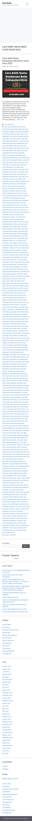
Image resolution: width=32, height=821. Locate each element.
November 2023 (7, 679)
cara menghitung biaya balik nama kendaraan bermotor (15, 471)
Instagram (5, 769)
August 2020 (6, 740)
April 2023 (5, 687)
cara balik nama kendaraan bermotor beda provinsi (15, 184)
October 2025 (6, 666)
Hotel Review (6, 632)
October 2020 (6, 735)
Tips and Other (9, 124)
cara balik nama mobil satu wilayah (13, 378)
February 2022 (6, 716)
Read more (20, 119)
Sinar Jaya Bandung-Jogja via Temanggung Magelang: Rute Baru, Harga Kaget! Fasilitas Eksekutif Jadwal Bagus (16, 588)
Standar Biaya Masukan (9, 635)
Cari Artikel (5, 543)
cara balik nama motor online (16, 409)
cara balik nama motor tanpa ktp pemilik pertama (15, 423)
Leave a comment (10, 535)
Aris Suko (6, 3)
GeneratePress (24, 818)
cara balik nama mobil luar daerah (13, 335)
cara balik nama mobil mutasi (11, 347)
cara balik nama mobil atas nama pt (13, 269)
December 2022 (7, 693)
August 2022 (6, 703)
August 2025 (6, 669)
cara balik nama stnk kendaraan (12, 430)
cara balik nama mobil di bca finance (13, 302)
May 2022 (5, 708)
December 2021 (7, 722)
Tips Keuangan (7, 643)
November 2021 (7, 724)
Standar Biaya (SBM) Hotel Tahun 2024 (14, 609)
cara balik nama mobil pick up (19, 354)
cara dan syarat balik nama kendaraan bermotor (16, 459)
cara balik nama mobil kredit (11, 328)
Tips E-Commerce (8, 640)
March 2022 (6, 714)
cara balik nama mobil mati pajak (17, 345)
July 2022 (5, 706)
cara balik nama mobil (15, 255)
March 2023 (6, 690)
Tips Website (6, 648)
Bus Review (6, 627)
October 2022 (6, 698)
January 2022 (6, 719)
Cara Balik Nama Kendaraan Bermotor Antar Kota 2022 (15, 61)
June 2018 (5, 751)
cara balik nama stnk (21, 428)
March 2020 (6, 743)
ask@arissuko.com (12, 778)
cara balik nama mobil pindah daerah (14, 357)
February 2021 (6, 729)
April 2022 (5, 711)
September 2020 (7, 737)
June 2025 (5, 671)
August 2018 (6, 748)
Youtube (5, 766)
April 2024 (5, 677)
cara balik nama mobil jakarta (19, 312)
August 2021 (6, 727)
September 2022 (7, 700)
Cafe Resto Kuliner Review (10, 630)
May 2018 (5, 753)
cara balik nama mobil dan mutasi (18, 290)
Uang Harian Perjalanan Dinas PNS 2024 (15, 612)
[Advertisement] (16, 24)
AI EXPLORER (6, 624)
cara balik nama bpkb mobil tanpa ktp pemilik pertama (14, 153)
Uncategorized (6, 653)
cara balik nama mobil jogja (19, 326)
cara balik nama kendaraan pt (11, 236)
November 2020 (7, 732)
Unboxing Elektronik (8, 651)
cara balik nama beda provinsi (19, 136)
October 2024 (6, 674)
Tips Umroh (6, 646)
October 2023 (6, 682)
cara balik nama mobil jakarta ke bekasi (14, 314)
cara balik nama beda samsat (11, 138)
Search (26, 546)
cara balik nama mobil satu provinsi (17, 376)
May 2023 (5, 685)
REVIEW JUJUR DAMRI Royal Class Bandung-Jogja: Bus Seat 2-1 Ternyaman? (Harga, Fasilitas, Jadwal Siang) (15, 581)
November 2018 (7, 745)
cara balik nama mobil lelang (20, 333)
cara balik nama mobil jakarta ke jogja (14, 316)
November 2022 (7, 695)
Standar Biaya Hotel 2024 (10, 597)
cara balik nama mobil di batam (17, 300)
